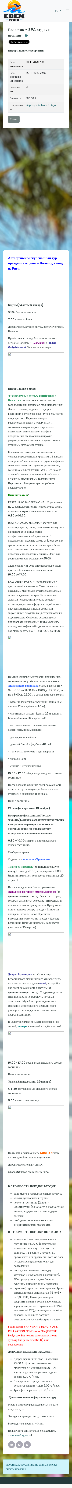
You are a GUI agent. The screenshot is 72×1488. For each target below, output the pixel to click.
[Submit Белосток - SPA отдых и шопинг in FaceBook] (11, 1444)
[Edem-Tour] (14, 11)
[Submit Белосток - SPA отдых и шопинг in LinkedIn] (27, 1444)
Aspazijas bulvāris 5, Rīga (41, 105)
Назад (13, 119)
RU (57, 11)
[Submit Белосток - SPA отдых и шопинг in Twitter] (19, 1444)
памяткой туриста (20, 1435)
